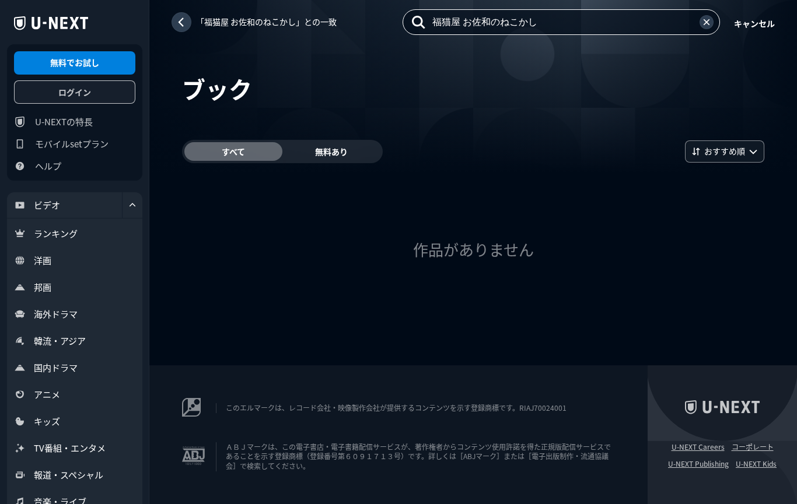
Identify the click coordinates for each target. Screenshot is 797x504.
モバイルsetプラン (72, 144)
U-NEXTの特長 (64, 121)
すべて (233, 151)
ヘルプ (48, 166)
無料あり (331, 151)
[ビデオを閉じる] (132, 205)
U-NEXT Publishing (698, 463)
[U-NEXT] (51, 23)
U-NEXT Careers (698, 447)
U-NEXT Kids (756, 463)
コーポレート (753, 447)
